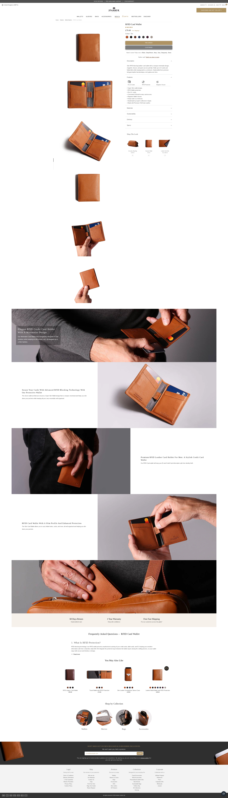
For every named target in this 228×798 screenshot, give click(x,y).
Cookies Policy (68, 786)
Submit (139, 753)
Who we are (91, 775)
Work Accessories (137, 777)
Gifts (126, 16)
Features (130, 77)
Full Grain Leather (145, 103)
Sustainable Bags (136, 784)
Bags (97, 16)
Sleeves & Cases (114, 777)
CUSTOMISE (148, 47)
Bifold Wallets (68, 20)
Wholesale (159, 784)
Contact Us (91, 779)
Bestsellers (136, 16)
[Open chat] (223, 793)
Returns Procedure (68, 781)
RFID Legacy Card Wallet (70, 690)
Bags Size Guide (91, 786)
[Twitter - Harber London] (210, 795)
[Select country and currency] (2, 5)
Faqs (91, 781)
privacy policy (145, 758)
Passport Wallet (148, 151)
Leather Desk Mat (165, 151)
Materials (130, 108)
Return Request (91, 788)
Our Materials (91, 777)
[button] (129, 27)
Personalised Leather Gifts (137, 779)
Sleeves (89, 16)
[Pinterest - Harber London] (219, 795)
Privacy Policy (68, 784)
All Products (114, 788)
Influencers (159, 777)
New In (117, 16)
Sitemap (137, 790)
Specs (129, 125)
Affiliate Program (159, 775)
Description (130, 61)
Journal (159, 786)
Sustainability (131, 114)
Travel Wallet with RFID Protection (99, 690)
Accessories (106, 16)
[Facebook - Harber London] (213, 795)
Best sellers (114, 786)
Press (159, 779)
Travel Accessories (137, 775)
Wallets (80, 16)
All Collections (137, 788)
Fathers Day (137, 786)
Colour (129, 33)
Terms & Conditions (68, 775)
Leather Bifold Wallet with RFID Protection (158, 690)
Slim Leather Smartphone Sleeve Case (128, 690)
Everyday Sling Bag (132, 151)
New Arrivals (137, 781)
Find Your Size (91, 784)
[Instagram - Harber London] (216, 795)
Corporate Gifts (160, 781)
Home (57, 20)
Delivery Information (68, 777)
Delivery (129, 119)
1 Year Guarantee (68, 779)
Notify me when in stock (152, 57)
